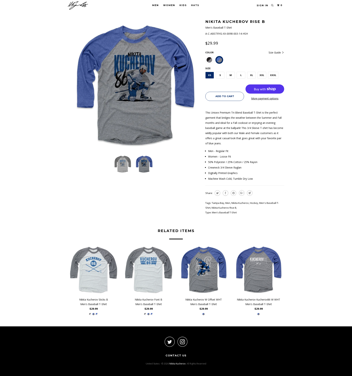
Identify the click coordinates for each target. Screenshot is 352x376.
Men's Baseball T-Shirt (224, 212)
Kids (183, 5)
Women (169, 5)
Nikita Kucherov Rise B (224, 207)
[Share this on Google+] (241, 193)
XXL (262, 75)
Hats (195, 5)
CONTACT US (176, 355)
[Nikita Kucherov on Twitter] (170, 342)
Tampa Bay (218, 203)
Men (155, 5)
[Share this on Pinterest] (233, 193)
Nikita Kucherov (240, 203)
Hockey (254, 203)
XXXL (273, 75)
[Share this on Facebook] (225, 193)
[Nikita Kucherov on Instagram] (182, 342)
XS (209, 75)
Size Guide (275, 52)
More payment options (264, 98)
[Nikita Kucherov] (86, 5)
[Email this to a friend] (249, 193)
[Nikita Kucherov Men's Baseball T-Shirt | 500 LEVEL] (135, 85)
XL (251, 75)
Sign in (262, 5)
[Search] (272, 5)
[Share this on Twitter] (217, 193)
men (227, 203)
